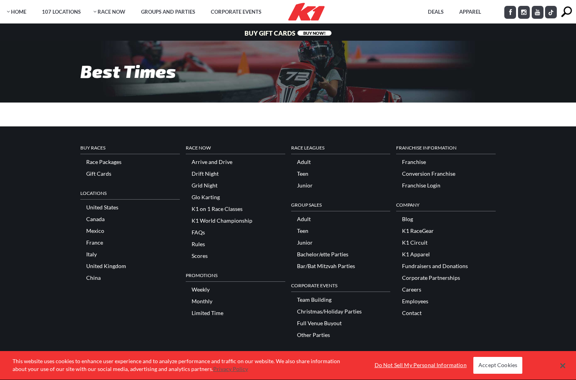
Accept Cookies (497, 365)
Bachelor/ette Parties (322, 254)
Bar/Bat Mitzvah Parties (326, 266)
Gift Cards (98, 173)
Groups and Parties (168, 12)
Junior (305, 185)
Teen (302, 173)
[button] (562, 365)
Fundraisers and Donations (435, 266)
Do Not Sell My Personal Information (421, 365)
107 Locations (61, 12)
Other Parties (313, 335)
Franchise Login (421, 185)
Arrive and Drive (212, 162)
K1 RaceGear (418, 231)
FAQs (198, 232)
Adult (304, 162)
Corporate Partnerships (431, 278)
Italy (91, 254)
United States (102, 207)
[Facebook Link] (510, 12)
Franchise (414, 162)
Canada (95, 219)
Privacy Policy (230, 369)
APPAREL (470, 12)
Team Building (314, 300)
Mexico (95, 231)
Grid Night (204, 185)
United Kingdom (106, 266)
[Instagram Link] (524, 12)
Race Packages (103, 162)
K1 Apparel (416, 254)
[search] (566, 12)
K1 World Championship (222, 220)
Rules (198, 244)
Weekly (201, 289)
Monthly (202, 301)
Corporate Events (236, 12)
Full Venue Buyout (319, 323)
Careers (411, 289)
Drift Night (205, 173)
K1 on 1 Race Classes (217, 209)
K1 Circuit (414, 242)
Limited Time (207, 313)
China (93, 278)
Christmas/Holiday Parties (329, 311)
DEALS (436, 12)
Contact (412, 313)
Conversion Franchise (428, 173)
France (94, 242)
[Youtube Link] (537, 12)
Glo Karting (206, 197)
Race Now (111, 12)
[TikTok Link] (551, 12)
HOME (18, 12)
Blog (407, 219)
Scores (200, 256)
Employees (415, 301)
